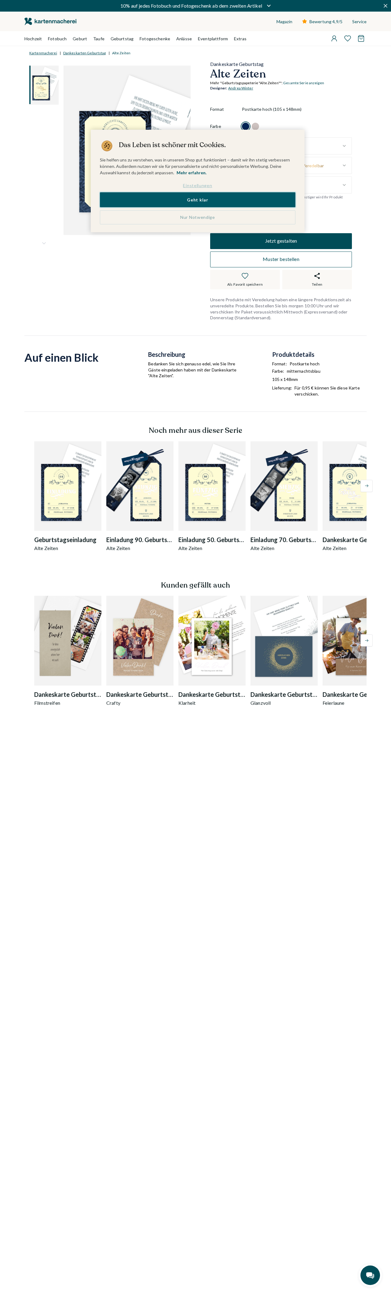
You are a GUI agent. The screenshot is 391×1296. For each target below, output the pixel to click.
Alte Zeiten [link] (121, 53)
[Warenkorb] (361, 38)
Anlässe (184, 38)
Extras (240, 38)
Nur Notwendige (197, 217)
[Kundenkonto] (334, 38)
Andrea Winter (240, 88)
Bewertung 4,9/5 (325, 21)
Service (359, 21)
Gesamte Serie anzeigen (303, 83)
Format (217, 109)
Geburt (80, 38)
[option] (245, 126)
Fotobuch (57, 38)
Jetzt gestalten (281, 241)
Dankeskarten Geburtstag (84, 53)
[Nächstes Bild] (43, 243)
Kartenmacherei (43, 53)
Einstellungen (197, 185)
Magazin (284, 21)
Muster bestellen (281, 259)
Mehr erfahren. (191, 172)
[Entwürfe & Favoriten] (347, 38)
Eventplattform (213, 38)
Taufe (98, 38)
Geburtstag (122, 38)
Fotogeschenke (155, 38)
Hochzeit (33, 38)
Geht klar (197, 199)
